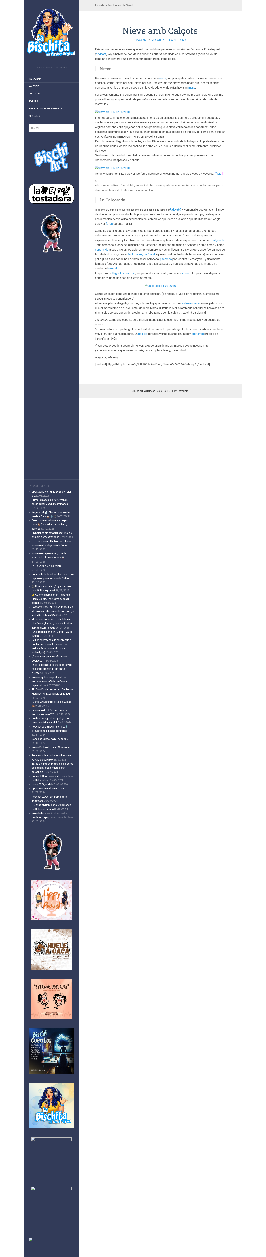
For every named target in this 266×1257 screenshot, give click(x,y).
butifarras (198, 334)
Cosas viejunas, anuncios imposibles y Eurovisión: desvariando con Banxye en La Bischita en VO (53, 611)
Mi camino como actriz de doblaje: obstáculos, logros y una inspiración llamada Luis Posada (52, 623)
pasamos (166, 259)
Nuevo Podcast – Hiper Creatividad (51, 747)
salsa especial (191, 303)
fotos (109, 223)
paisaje (142, 334)
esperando (102, 249)
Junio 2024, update (43, 784)
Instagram (35, 79)
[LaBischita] (51, 34)
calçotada (218, 240)
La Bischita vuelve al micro (47, 565)
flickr (219, 173)
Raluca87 (175, 209)
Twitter (33, 101)
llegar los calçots (123, 273)
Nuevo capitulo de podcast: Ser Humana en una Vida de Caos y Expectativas (49, 681)
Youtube (34, 86)
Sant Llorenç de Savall (141, 254)
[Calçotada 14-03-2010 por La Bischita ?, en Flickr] (160, 285)
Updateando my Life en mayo (48, 788)
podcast (101, 54)
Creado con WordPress (143, 391)
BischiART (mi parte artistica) (45, 108)
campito (113, 268)
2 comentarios (177, 40)
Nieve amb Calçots (160, 30)
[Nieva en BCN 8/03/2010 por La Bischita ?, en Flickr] (112, 112)
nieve (162, 78)
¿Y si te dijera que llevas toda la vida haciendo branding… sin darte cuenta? (52, 669)
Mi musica (34, 116)
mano (191, 87)
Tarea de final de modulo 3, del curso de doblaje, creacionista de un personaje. (52, 768)
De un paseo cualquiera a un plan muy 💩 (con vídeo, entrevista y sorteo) (50, 524)
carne (185, 273)
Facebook (34, 93)
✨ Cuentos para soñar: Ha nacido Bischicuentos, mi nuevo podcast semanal (51, 598)
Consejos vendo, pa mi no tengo (50, 738)
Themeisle (182, 391)
